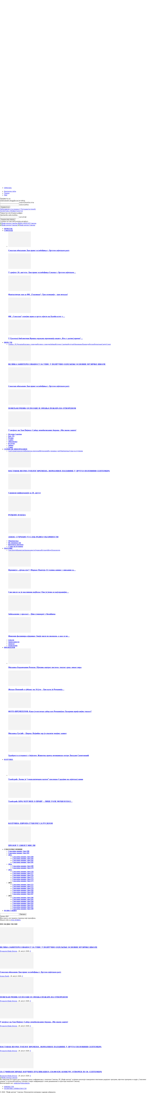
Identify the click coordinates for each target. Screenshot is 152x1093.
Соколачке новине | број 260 (22, 909)
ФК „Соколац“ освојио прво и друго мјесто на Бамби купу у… (36, 316)
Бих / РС (14, 344)
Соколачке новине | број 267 (22, 894)
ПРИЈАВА (8, 188)
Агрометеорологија (18, 451)
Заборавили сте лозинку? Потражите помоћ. (18, 209)
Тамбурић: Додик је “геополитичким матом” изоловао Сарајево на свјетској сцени (45, 779)
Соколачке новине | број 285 (18, 853)
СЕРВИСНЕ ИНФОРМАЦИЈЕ (15, 449)
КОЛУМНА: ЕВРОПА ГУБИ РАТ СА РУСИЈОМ (30, 823)
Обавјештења (64, 451)
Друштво (20, 344)
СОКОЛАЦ (8, 230)
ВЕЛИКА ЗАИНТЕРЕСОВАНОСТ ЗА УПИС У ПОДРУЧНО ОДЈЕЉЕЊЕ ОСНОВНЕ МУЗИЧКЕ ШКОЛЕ (57, 364)
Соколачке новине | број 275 (22, 877)
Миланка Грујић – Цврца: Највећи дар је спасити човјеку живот (37, 733)
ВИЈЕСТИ (8, 342)
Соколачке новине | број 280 (22, 866)
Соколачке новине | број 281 (22, 862)
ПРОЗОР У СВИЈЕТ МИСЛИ (21, 845)
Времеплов (21, 550)
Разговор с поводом (30, 344)
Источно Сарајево (61, 344)
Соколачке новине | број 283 (22, 858)
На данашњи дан (54, 451)
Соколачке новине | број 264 (22, 901)
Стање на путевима (76, 451)
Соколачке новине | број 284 (22, 857)
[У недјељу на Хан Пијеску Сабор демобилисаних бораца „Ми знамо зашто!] (19, 426)
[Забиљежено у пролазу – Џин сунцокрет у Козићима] (19, 610)
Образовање (78, 344)
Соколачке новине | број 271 (22, 886)
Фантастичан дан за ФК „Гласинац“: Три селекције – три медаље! (38, 294)
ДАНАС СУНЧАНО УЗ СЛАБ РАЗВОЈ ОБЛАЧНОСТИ (33, 537)
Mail (5, 195)
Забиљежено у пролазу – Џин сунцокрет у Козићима (31, 614)
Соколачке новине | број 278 (22, 871)
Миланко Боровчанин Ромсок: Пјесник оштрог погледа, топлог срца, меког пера (44, 667)
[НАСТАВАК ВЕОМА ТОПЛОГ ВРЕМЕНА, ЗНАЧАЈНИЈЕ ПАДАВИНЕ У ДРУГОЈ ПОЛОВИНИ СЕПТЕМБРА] (19, 467)
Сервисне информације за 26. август (24, 493)
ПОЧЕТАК (8, 229)
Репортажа (98, 344)
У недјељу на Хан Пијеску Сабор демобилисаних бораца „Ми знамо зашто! (42, 430)
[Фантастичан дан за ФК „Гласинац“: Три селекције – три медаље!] (19, 290)
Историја (44, 550)
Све (9, 344)
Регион (91, 344)
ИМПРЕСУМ (9, 1087)
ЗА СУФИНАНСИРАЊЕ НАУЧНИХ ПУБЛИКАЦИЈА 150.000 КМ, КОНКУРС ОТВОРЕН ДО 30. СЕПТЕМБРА (51, 1072)
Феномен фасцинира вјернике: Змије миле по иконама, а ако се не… (39, 636)
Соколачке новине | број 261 (22, 907)
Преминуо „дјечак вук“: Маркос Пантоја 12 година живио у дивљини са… (42, 570)
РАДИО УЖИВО (10, 910)
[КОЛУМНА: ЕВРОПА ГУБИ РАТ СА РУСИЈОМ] (19, 819)
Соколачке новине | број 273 (22, 881)
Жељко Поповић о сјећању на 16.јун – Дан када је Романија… (36, 689)
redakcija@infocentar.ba (22, 1083)
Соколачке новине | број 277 (22, 873)
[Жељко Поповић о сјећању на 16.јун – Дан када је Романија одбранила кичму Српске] (19, 685)
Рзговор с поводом (43, 344)
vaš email (22, 217)
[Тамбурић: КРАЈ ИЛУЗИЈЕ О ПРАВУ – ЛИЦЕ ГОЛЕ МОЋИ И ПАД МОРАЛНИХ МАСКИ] (19, 797)
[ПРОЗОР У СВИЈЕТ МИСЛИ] (19, 841)
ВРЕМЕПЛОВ (9, 647)
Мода (49, 550)
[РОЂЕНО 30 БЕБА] (19, 511)
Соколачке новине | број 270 (22, 888)
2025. (10, 855)
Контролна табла (10, 191)
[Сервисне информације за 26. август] (19, 489)
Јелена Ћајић (4, 976)
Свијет (104, 344)
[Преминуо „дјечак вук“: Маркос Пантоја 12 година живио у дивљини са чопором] (19, 566)
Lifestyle (14, 550)
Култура (71, 344)
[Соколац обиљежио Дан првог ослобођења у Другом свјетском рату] (19, 246)
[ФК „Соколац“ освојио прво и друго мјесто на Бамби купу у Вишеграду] (19, 312)
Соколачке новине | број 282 (22, 860)
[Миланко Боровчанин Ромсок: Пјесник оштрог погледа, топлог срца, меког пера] (19, 663)
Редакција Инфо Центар (8, 951)
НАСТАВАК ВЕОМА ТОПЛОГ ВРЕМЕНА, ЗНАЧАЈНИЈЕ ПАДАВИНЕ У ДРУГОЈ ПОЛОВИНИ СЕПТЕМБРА (59, 471)
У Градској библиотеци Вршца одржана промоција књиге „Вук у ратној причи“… (45, 338)
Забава (52, 344)
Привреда (85, 344)
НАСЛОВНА (16, 920)
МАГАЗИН (8, 548)
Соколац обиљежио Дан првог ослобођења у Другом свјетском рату (38, 250)
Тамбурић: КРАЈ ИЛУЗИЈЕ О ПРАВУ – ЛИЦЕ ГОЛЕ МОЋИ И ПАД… (40, 801)
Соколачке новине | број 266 (22, 897)
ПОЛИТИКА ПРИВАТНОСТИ (11, 211)
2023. (10, 870)
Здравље (38, 550)
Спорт (108, 344)
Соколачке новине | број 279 (22, 868)
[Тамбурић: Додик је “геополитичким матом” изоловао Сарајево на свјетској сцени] (19, 775)
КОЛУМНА (8, 759)
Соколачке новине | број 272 (22, 884)
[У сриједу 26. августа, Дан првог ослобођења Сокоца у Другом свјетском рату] (19, 268)
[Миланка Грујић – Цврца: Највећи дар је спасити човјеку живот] (19, 729)
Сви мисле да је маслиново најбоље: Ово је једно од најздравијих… (38, 592)
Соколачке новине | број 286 (18, 851)
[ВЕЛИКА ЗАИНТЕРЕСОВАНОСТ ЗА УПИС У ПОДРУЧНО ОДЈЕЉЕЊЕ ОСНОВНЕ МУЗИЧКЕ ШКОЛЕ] (19, 360)
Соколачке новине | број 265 (22, 899)
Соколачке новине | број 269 (22, 890)
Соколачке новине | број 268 (22, 892)
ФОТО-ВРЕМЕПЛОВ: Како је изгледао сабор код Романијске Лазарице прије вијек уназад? (50, 711)
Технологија (55, 550)
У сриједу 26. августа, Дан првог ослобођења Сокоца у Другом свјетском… (42, 272)
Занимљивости (30, 550)
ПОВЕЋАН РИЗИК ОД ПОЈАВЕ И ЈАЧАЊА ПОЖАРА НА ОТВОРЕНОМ (42, 408)
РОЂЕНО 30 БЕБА (17, 515)
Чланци (7, 193)
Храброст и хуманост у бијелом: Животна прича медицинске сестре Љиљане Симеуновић (48, 755)
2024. (10, 864)
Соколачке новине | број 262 (22, 905)
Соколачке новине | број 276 (22, 875)
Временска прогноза (32, 451)
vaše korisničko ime (26, 203)
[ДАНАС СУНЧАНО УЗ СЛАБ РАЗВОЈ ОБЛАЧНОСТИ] (19, 533)
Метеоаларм (43, 451)
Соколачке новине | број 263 (22, 903)
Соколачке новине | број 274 (22, 879)
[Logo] (9, 225)
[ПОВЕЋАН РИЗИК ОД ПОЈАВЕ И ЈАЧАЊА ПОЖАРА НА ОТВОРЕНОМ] (19, 404)
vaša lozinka (24, 205)
